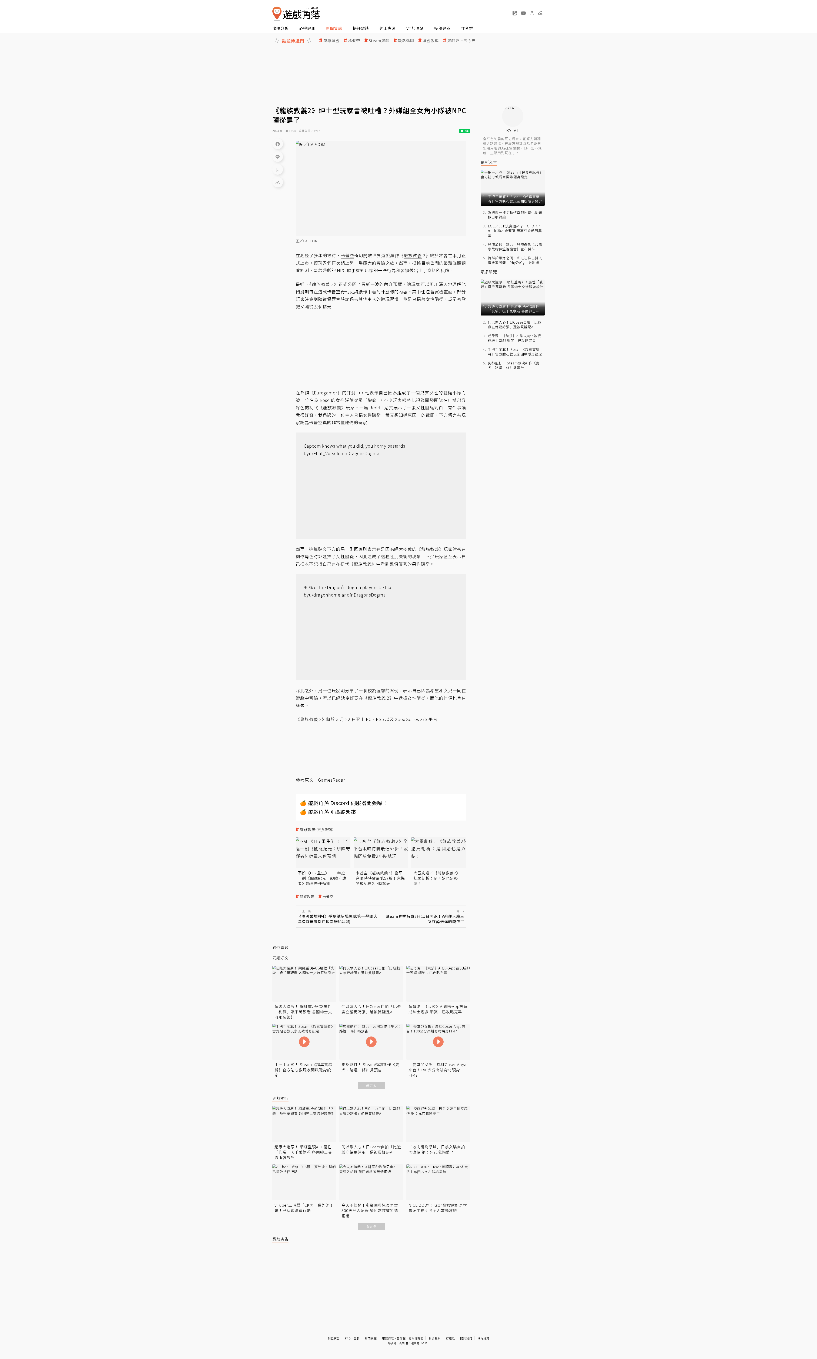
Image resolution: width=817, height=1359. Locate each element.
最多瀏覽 (489, 271)
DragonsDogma (363, 453)
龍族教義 (307, 897)
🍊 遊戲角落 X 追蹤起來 (328, 811)
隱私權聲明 (415, 1338)
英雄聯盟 (331, 40)
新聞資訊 (334, 28)
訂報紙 (450, 1338)
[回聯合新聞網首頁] (277, 14)
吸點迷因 (406, 40)
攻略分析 (280, 28)
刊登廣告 (334, 1338)
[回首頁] (296, 14)
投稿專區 (442, 28)
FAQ (348, 1338)
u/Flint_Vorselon (326, 453)
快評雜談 (361, 28)
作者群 (467, 28)
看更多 (371, 1085)
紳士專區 (388, 28)
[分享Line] (277, 156)
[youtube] (523, 13)
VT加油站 (415, 28)
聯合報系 (435, 1338)
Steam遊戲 (379, 40)
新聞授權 (371, 1338)
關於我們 (466, 1338)
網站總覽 (483, 1338)
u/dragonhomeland (329, 595)
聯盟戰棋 (431, 40)
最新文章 (489, 162)
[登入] (531, 13)
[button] (540, 13)
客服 (357, 1338)
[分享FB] (277, 143)
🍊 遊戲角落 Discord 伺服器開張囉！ (344, 803)
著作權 (401, 1338)
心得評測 (307, 28)
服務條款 (388, 1338)
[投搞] (514, 13)
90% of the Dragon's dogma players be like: (349, 587)
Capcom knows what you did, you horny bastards (354, 446)
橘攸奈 (354, 40)
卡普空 (328, 897)
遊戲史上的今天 (461, 40)
